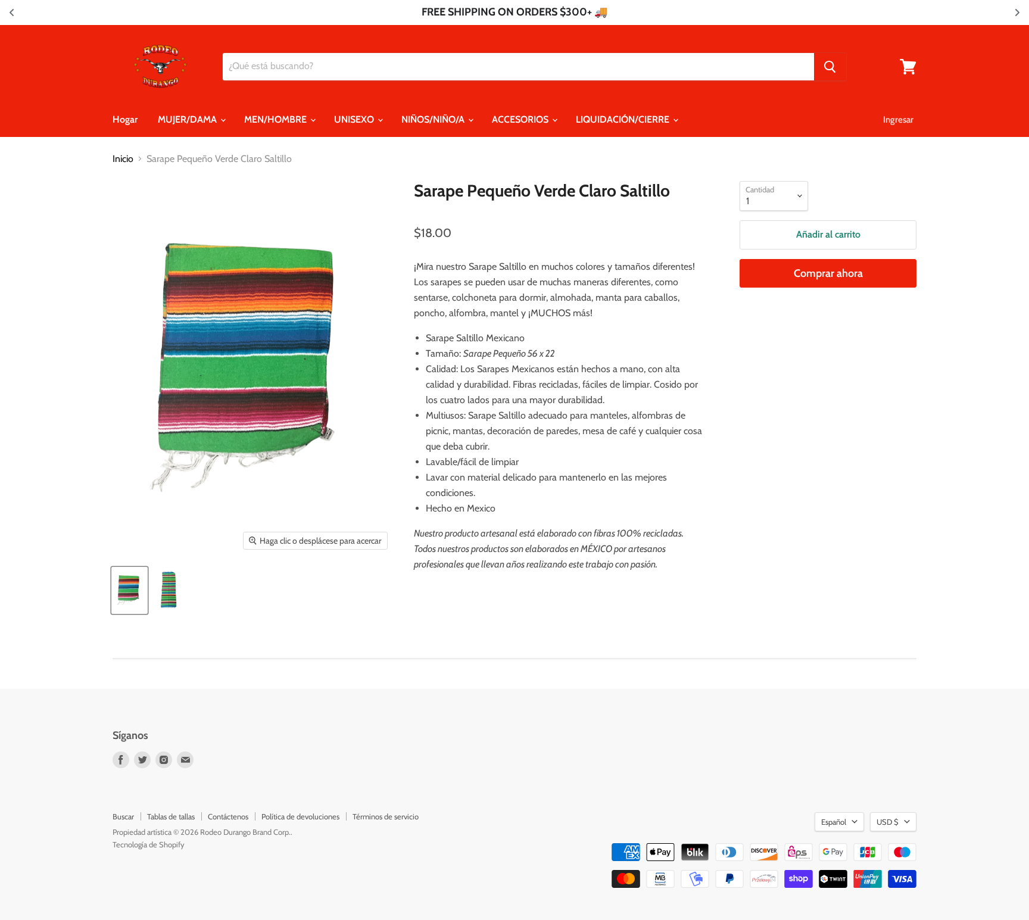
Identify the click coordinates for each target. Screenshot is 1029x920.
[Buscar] (830, 66)
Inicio (123, 159)
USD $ (888, 822)
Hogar (125, 119)
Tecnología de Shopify (149, 844)
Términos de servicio (386, 816)
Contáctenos (228, 816)
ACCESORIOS (521, 119)
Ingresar (898, 119)
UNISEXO (355, 119)
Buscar (123, 816)
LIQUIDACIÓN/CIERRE (624, 119)
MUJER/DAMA (188, 119)
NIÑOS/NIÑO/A (434, 119)
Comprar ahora (828, 273)
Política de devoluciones (300, 816)
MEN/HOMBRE (276, 119)
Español (833, 822)
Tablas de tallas (171, 816)
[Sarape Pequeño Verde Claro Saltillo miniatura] (129, 590)
